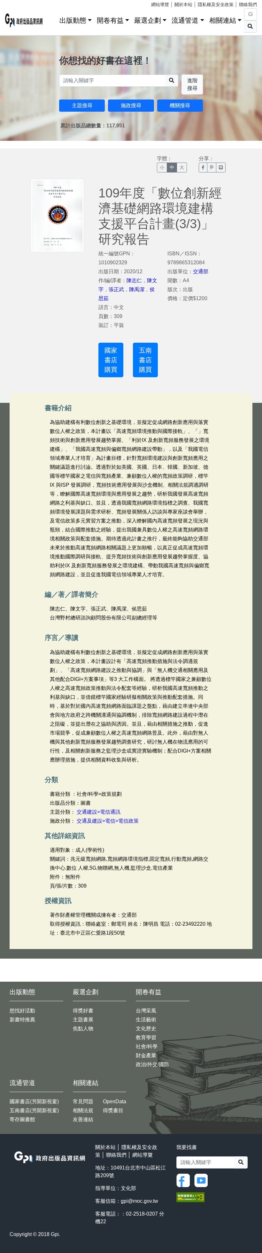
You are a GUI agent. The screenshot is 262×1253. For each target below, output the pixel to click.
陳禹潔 (136, 289)
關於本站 (183, 4)
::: (52, 19)
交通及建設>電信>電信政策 (108, 821)
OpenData (114, 1101)
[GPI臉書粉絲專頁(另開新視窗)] (184, 1180)
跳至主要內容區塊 (18, 3)
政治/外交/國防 (152, 1064)
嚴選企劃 (147, 20)
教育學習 (146, 1037)
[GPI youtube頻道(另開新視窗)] (202, 1180)
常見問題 (83, 1101)
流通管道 (185, 20)
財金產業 (146, 1055)
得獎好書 (83, 1010)
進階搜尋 (192, 84)
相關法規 (83, 1110)
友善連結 (83, 1119)
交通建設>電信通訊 (98, 812)
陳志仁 (134, 280)
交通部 (200, 271)
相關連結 (222, 20)
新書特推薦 (22, 1019)
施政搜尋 (131, 105)
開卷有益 (110, 20)
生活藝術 (146, 1019)
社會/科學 (147, 1046)
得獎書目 (113, 1110)
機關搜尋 (180, 105)
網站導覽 (160, 4)
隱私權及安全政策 (216, 4)
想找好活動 (22, 1010)
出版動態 (72, 20)
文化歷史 (146, 1028)
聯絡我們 (248, 4)
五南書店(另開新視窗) (34, 1110)
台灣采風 (146, 1010)
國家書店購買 (110, 360)
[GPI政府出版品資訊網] (24, 20)
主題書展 (83, 1019)
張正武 (116, 289)
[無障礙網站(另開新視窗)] (190, 1197)
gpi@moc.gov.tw (139, 1201)
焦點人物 (83, 1028)
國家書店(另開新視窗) (34, 1101)
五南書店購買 (145, 360)
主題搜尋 (82, 105)
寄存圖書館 (22, 1119)
